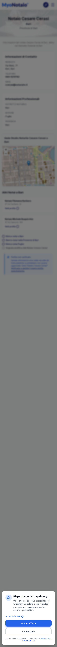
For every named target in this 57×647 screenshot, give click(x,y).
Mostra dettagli (16, 616)
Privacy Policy (29, 640)
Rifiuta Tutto (28, 631)
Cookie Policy (46, 638)
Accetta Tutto (28, 623)
